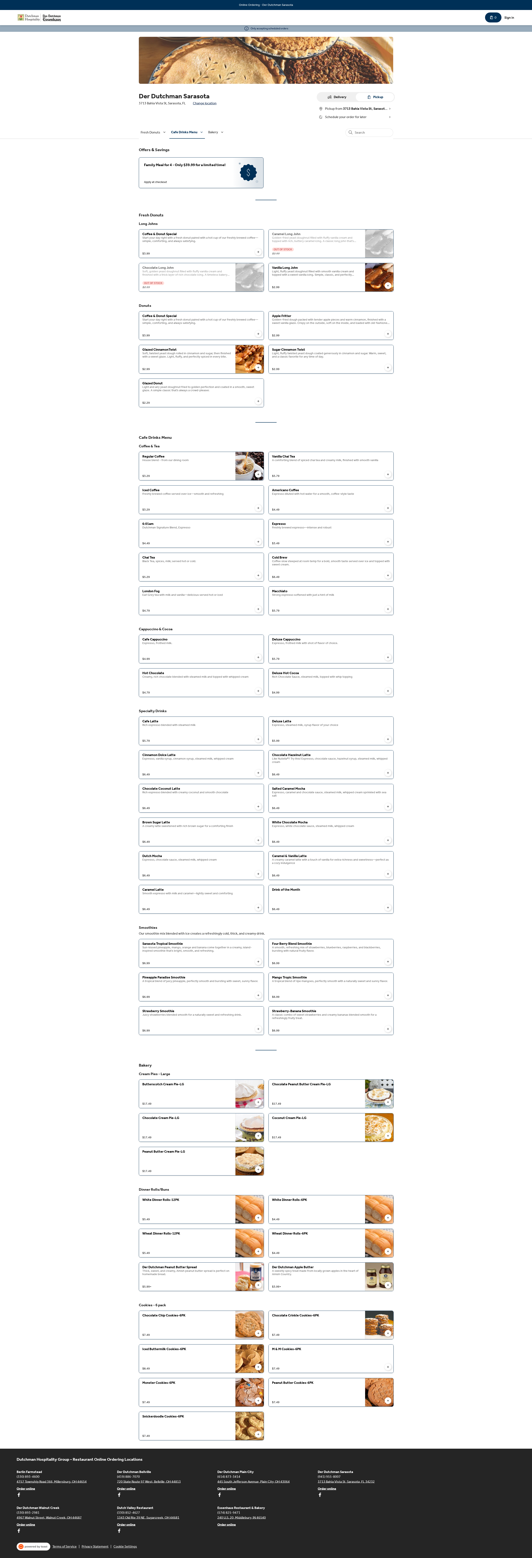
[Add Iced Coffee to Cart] (258, 508)
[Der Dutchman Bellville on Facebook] (119, 1495)
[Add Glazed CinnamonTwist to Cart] (258, 367)
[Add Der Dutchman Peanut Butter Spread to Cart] (258, 1285)
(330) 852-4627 (128, 1512)
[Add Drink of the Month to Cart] (388, 907)
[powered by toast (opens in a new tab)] (33, 1546)
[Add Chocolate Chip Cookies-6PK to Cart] (258, 1333)
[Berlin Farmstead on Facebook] (19, 1495)
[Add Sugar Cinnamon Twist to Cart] (388, 367)
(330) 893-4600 (28, 1476)
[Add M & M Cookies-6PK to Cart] (388, 1367)
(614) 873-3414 (228, 1476)
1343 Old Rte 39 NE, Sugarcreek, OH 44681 (148, 1517)
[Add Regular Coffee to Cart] (258, 474)
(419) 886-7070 (128, 1476)
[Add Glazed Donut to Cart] (258, 401)
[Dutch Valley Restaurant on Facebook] (119, 1531)
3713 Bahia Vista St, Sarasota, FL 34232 (346, 1481)
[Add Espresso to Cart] (388, 541)
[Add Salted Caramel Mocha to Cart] (388, 806)
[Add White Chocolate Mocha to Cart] (388, 840)
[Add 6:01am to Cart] (258, 541)
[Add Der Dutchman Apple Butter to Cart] (388, 1285)
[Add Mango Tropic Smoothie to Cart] (388, 995)
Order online (26, 1488)
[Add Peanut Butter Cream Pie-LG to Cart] (258, 1169)
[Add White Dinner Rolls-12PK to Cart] (258, 1217)
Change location (205, 103)
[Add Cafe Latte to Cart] (258, 739)
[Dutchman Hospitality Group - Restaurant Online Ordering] (39, 17)
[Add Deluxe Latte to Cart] (388, 739)
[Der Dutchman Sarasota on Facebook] (320, 1495)
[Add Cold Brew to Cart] (388, 575)
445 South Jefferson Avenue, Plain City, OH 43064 (253, 1481)
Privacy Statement (95, 1546)
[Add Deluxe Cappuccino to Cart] (388, 657)
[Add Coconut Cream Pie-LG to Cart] (388, 1135)
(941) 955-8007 (329, 1476)
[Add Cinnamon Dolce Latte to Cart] (258, 773)
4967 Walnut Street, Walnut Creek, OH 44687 (49, 1517)
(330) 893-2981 (28, 1512)
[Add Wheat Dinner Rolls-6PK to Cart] (388, 1251)
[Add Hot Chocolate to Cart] (258, 691)
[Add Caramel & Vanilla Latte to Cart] (388, 874)
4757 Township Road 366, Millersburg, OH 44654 (52, 1481)
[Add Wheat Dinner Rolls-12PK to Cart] (258, 1251)
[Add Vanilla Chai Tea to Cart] (388, 474)
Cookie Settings (125, 1546)
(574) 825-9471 (228, 1512)
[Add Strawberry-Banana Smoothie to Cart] (388, 1029)
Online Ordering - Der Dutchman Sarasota (266, 5)
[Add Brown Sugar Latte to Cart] (258, 840)
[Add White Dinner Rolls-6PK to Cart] (388, 1217)
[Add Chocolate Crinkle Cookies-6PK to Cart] (388, 1333)
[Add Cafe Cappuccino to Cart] (258, 657)
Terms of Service (64, 1546)
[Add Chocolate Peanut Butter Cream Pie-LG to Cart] (388, 1102)
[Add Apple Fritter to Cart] (388, 334)
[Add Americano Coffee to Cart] (388, 508)
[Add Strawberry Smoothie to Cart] (258, 1029)
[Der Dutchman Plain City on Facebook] (219, 1495)
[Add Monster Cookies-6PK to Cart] (258, 1400)
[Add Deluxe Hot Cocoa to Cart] (388, 691)
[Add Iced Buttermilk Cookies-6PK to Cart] (258, 1367)
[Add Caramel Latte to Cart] (258, 907)
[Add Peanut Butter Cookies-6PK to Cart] (388, 1400)
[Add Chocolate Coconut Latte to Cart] (258, 806)
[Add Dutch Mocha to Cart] (258, 874)
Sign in (509, 18)
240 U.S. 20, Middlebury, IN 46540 (241, 1517)
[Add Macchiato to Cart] (388, 609)
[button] (154, 132)
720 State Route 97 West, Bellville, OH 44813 (149, 1481)
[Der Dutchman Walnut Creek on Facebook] (19, 1531)
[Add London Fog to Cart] (258, 609)
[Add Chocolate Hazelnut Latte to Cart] (388, 773)
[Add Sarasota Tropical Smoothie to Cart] (258, 961)
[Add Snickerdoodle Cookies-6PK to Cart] (258, 1434)
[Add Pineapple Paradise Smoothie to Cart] (258, 995)
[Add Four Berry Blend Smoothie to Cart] (388, 961)
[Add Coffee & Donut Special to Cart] (258, 252)
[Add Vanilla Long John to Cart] (388, 285)
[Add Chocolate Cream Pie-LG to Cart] (258, 1135)
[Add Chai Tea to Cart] (258, 575)
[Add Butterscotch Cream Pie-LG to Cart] (258, 1102)
